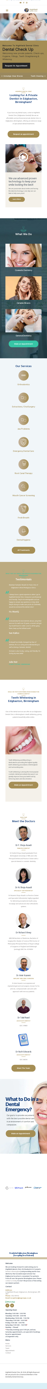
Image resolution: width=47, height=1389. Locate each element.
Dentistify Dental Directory (14, 1377)
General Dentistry (23, 335)
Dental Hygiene (23, 540)
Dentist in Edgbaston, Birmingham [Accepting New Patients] (23, 1254)
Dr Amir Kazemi (23, 975)
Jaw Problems (23, 429)
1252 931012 (15, 1296)
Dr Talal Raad (24, 1018)
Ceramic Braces (23, 303)
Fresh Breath (23, 517)
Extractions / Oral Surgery (23, 406)
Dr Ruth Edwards (23, 1052)
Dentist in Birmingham (12, 1271)
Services (8, 1346)
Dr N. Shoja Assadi (23, 887)
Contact (8, 1353)
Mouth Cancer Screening (23, 495)
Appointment (9, 1350)
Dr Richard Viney (23, 932)
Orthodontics (23, 384)
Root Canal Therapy (23, 473)
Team (7, 1348)
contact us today (11, 1281)
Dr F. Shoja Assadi (24, 845)
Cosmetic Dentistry (23, 270)
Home (7, 1343)
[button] (12, 76)
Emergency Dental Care (23, 451)
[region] (23, 46)
